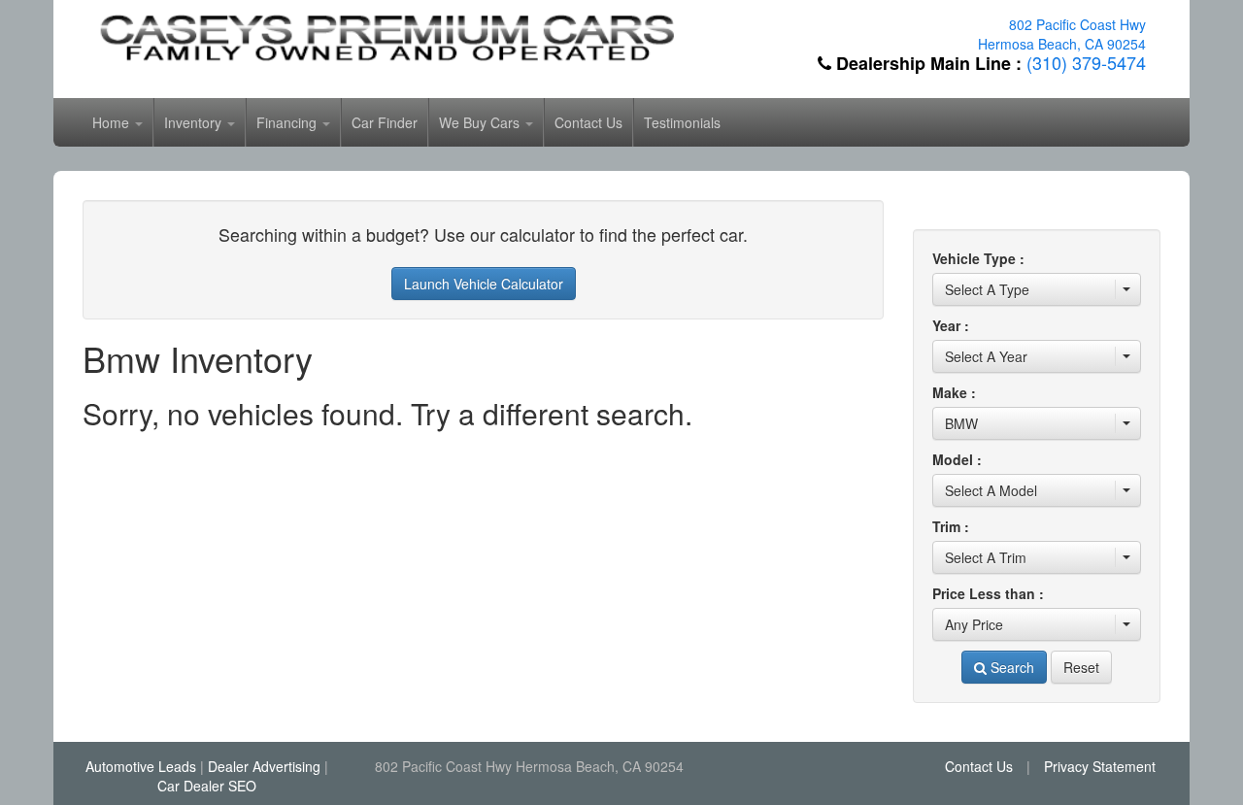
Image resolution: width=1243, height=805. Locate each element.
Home (112, 122)
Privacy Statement (1100, 766)
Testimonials (682, 122)
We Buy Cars (481, 122)
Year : (950, 325)
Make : (954, 392)
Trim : (950, 526)
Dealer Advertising (264, 766)
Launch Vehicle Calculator (483, 283)
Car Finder (385, 122)
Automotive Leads (140, 766)
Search (1010, 667)
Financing (288, 122)
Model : (957, 459)
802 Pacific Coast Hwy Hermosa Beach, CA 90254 (1062, 34)
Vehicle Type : (978, 258)
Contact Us (588, 122)
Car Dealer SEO (206, 785)
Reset (1081, 667)
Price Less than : (988, 593)
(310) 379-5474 (1086, 62)
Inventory (194, 122)
